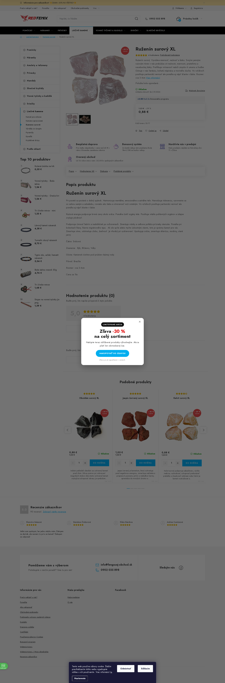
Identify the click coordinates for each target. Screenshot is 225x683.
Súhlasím (145, 668)
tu (111, 672)
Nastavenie (80, 678)
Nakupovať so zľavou (112, 353)
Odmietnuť (125, 668)
